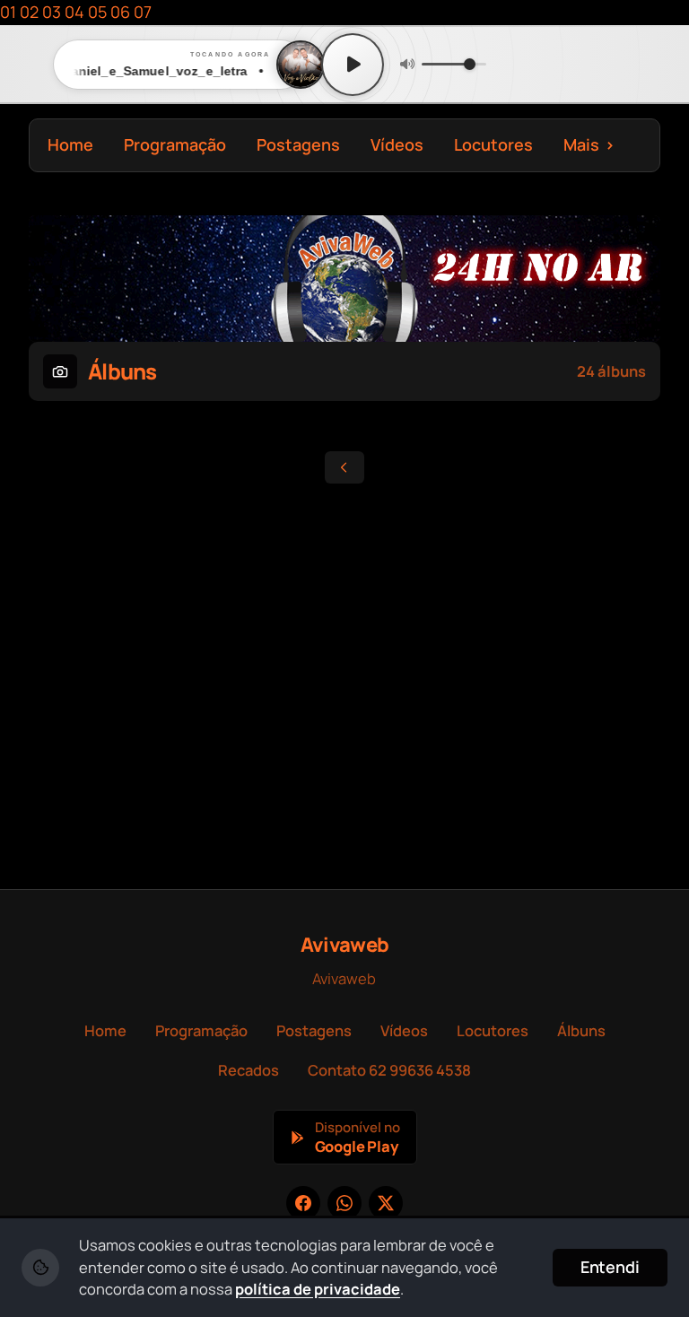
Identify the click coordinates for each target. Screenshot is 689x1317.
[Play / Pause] (352, 64)
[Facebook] (303, 1203)
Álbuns (581, 1030)
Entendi (610, 1267)
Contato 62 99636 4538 (389, 1070)
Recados (248, 1070)
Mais (589, 144)
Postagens (298, 144)
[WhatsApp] (344, 1203)
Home (70, 144)
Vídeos (397, 144)
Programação (175, 144)
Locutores (493, 144)
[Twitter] (386, 1203)
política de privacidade (317, 1288)
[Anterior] (344, 467)
